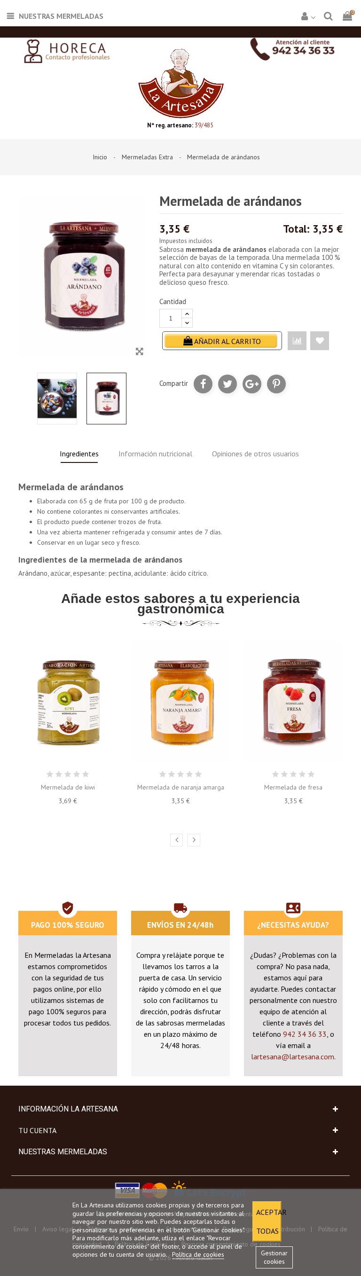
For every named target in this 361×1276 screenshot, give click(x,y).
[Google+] (252, 384)
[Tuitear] (227, 384)
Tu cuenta (37, 1130)
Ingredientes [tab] (79, 453)
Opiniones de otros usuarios (255, 453)
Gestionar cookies (274, 1257)
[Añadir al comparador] (297, 340)
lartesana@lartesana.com (292, 1056)
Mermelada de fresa (293, 787)
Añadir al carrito (227, 341)
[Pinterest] (276, 384)
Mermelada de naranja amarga (180, 787)
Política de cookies (198, 1254)
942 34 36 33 (305, 1034)
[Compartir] (203, 384)
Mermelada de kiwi (68, 787)
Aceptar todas (269, 1221)
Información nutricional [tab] (155, 453)
